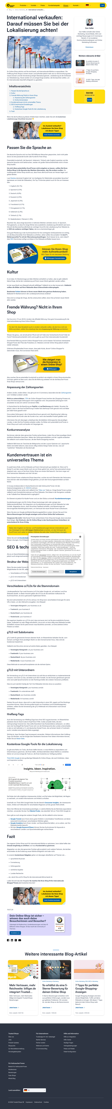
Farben (18, 291)
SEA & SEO (88, 981)
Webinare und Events (42, 1046)
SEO (11, 239)
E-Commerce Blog (41, 1048)
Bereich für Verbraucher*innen (17, 1066)
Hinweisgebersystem (14, 1051)
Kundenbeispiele (26, 538)
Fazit (13, 111)
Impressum (29, 1102)
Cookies (46, 1102)
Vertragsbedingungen (70, 1046)
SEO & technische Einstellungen (22, 104)
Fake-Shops (12, 1075)
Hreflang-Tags (19, 107)
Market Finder (35, 811)
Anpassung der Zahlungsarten (25, 98)
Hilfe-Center (67, 1040)
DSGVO (28, 488)
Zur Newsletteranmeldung (16, 1048)
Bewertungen (12, 1072)
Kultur (13, 93)
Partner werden (40, 1043)
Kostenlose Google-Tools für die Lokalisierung (30, 109)
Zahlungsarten (66, 393)
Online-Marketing (20, 10)
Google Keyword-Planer (25, 827)
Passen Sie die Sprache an (20, 91)
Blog (10, 10)
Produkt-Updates (13, 1043)
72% (26, 398)
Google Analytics (16, 823)
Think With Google (13, 758)
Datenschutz (38, 1102)
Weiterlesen (89, 47)
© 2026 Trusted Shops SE (16, 1102)
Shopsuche (11, 1046)
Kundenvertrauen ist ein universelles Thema (26, 102)
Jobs (9, 1040)
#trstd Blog (11, 1078)
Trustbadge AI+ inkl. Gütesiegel (45, 1037)
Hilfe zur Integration (70, 1037)
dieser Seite (20, 738)
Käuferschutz (12, 1069)
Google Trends (15, 819)
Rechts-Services (41, 1040)
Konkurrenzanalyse (21, 100)
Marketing (56, 981)
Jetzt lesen (13, 1007)
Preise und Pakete (69, 1048)
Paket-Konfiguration (70, 1051)
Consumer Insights (52, 803)
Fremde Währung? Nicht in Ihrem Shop (24, 95)
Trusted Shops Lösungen (58, 532)
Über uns (42, 490)
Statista (13, 178)
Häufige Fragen (68, 1043)
